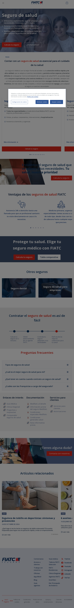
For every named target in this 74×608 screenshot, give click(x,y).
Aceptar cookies (56, 102)
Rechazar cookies (42, 102)
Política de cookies (32, 96)
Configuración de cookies (19, 102)
